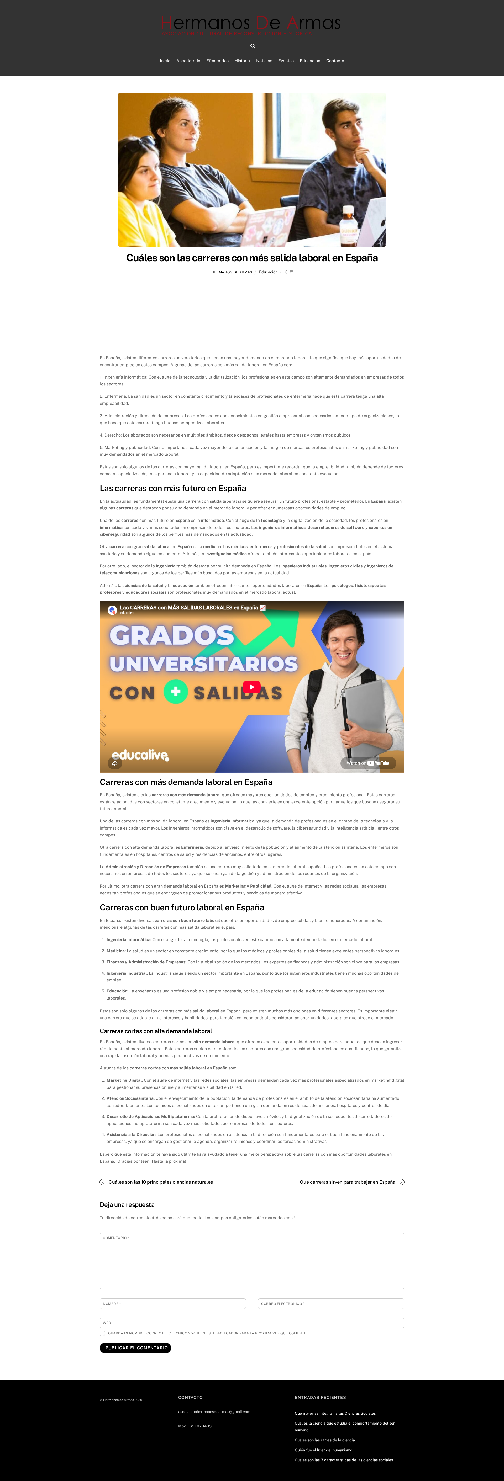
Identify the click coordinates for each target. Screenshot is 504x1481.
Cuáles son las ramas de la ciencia (325, 1440)
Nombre (112, 1304)
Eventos (286, 60)
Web (107, 1323)
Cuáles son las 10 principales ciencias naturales (161, 1182)
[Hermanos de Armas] (252, 33)
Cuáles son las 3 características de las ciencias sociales (344, 1460)
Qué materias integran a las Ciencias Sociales (335, 1413)
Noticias (264, 60)
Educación (310, 60)
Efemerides (217, 60)
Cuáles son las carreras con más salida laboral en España (252, 258)
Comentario (116, 1238)
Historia (242, 60)
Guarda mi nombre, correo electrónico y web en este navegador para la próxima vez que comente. (207, 1333)
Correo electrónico (282, 1304)
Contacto (335, 60)
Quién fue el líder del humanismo (323, 1450)
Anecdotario (188, 60)
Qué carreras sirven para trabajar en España (347, 1182)
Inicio (165, 60)
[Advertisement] (252, 315)
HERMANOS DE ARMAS (232, 272)
